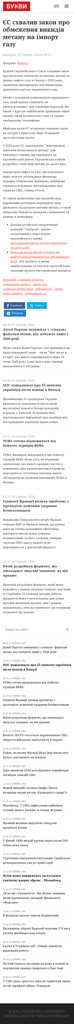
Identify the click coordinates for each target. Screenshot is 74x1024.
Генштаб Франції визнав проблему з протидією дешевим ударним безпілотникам (36, 506)
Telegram (17, 313)
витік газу (40, 284)
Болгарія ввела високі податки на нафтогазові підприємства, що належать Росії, (39, 256)
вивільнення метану (17, 284)
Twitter (39, 305)
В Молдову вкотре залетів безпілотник (31, 915)
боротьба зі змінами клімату (23, 279)
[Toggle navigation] (66, 6)
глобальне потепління (18, 289)
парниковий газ (35, 293)
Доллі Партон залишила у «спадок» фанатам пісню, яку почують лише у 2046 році (36, 334)
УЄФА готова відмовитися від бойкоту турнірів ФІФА (29, 443)
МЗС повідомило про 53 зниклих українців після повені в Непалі (32, 387)
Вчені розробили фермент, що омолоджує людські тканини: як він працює (35, 571)
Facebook (16, 305)
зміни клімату (13, 293)
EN (56, 6)
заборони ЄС (43, 289)
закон (58, 289)
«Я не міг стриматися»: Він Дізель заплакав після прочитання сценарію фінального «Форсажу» (34, 897)
